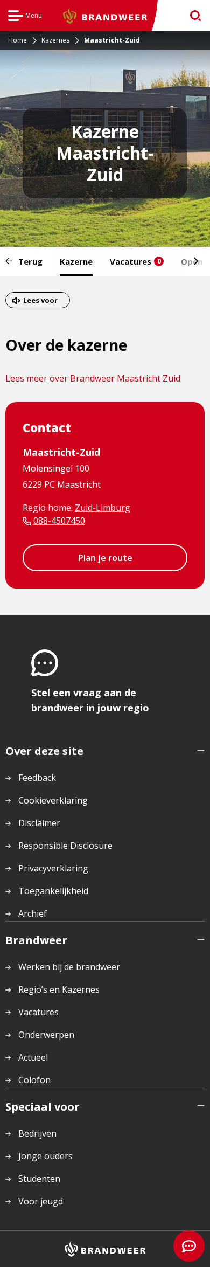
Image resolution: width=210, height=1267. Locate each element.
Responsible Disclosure (65, 845)
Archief (32, 913)
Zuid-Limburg (102, 508)
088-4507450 (59, 521)
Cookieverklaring (53, 800)
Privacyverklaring (53, 868)
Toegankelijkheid (53, 891)
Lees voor (40, 300)
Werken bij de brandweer (69, 967)
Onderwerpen (46, 1035)
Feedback (37, 778)
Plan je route (105, 558)
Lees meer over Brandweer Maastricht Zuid (92, 378)
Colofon (34, 1080)
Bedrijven (37, 1133)
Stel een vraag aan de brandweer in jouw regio (90, 700)
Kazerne (76, 261)
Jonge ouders (45, 1156)
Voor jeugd (40, 1201)
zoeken (192, 16)
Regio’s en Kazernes (59, 989)
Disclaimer (39, 823)
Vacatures (135, 261)
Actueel (33, 1057)
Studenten (39, 1179)
